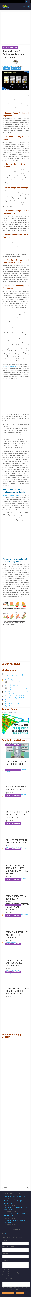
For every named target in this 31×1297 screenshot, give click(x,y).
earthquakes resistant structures (11, 366)
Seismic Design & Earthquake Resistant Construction (17, 963)
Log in (5, 1233)
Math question (7, 1278)
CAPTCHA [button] (5, 1270)
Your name (5, 1240)
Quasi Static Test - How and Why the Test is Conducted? (17, 815)
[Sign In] (26, 1)
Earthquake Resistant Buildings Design (16, 674)
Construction (16, 68)
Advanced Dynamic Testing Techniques (16, 680)
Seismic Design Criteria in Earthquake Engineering (17, 907)
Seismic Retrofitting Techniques (14, 686)
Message (5, 1260)
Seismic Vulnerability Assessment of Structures (17, 935)
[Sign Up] (29, 1)
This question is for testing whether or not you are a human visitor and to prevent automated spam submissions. (14, 1279)
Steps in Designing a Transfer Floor (14, 1196)
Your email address (8, 1246)
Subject (5, 1253)
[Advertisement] (15, 27)
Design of (6, 68)
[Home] (5, 6)
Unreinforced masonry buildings (11, 495)
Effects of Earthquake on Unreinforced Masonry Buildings (17, 991)
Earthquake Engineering (10, 47)
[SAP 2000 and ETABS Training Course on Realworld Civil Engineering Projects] (15, 723)
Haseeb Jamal (8, 66)
